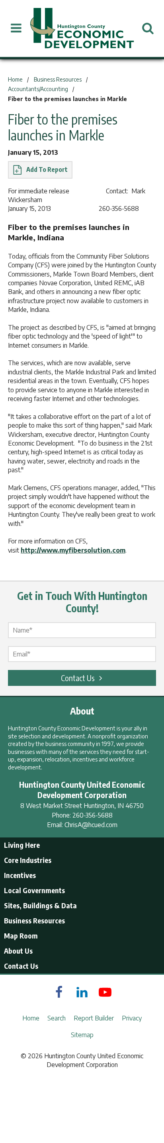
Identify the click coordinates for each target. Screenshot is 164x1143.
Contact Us (78, 678)
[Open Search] (148, 28)
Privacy (132, 1018)
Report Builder (94, 1018)
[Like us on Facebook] (58, 992)
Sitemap (82, 1035)
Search (56, 1018)
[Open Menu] (16, 28)
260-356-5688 (92, 815)
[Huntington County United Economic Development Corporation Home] (82, 28)
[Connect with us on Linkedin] (82, 992)
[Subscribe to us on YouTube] (105, 992)
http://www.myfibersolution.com (73, 550)
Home (30, 1018)
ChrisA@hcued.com (90, 825)
